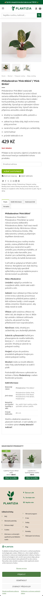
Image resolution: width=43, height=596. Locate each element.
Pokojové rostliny (20, 76)
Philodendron (21, 388)
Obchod (10, 76)
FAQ (5, 516)
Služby (27, 522)
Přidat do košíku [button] (11, 478)
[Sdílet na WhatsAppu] (3, 181)
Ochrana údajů (8, 525)
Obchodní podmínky (10, 521)
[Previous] (5, 42)
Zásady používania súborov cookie (10, 592)
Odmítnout (21, 580)
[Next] (38, 42)
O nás (27, 518)
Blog (26, 527)
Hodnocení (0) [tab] (30, 202)
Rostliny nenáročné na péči (28, 189)
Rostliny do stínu (34, 186)
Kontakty (28, 531)
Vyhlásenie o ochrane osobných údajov (30, 592)
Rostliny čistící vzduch (8, 186)
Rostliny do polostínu (21, 186)
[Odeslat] (39, 15)
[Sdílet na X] (8, 181)
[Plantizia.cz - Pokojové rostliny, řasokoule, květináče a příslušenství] (21, 8)
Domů (3, 76)
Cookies (6, 530)
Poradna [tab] (6, 206)
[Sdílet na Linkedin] (16, 181)
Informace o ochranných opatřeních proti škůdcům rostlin (12, 536)
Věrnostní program (31, 514)
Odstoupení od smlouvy (32, 536)
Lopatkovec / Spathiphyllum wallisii (32, 472)
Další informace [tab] (16, 202)
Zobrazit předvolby (21, 586)
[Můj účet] (36, 8)
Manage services (21, 568)
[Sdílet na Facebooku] (6, 181)
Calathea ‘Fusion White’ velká (11, 472)
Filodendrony (21, 184)
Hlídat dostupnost (13, 171)
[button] (3, 8)
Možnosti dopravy (10, 176)
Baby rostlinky (31, 76)
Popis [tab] (5, 202)
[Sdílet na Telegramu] (19, 181)
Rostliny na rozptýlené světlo (10, 189)
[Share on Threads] (11, 181)
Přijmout (21, 574)
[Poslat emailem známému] (13, 181)
